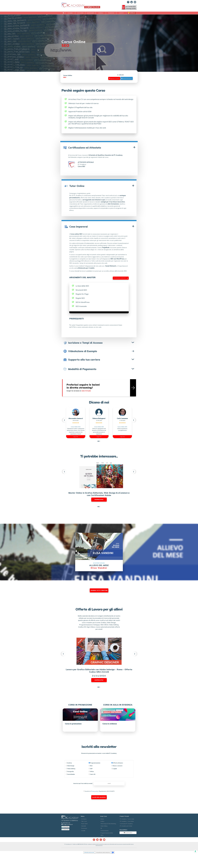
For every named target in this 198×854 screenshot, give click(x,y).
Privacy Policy (66, 826)
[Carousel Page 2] (99, 441)
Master (102, 819)
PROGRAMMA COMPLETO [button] (120, 278)
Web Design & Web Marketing (108, 823)
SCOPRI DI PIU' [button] (99, 499)
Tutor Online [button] (76, 185)
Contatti (83, 830)
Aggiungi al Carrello (114, 78)
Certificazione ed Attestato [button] (84, 147)
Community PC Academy (126, 823)
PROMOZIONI (111, 13)
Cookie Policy (66, 829)
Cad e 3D (92, 774)
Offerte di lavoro (118, 763)
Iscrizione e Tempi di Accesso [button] (85, 342)
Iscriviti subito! (128, 832)
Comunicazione (104, 830)
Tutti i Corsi (84, 821)
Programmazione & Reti (107, 833)
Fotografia (70, 771)
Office (92, 771)
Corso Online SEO (75, 427)
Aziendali (83, 826)
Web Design (70, 766)
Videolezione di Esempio (82, 351)
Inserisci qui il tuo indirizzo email (83, 783)
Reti (91, 766)
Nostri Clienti (84, 823)
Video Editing (71, 768)
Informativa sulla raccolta (89, 852)
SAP (91, 768)
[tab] (99, 147)
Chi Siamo (83, 819)
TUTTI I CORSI (80, 13)
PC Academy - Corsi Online (127, 821)
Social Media (71, 774)
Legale (115, 768)
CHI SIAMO (70, 13)
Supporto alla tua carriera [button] (84, 359)
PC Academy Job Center (126, 826)
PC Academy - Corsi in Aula (127, 819)
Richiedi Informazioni (127, 78)
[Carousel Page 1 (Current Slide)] (98, 441)
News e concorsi (117, 766)
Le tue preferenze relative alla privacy (103, 852)
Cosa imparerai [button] (78, 226)
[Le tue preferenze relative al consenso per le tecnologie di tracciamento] (195, 851)
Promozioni (84, 828)
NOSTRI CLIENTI (90, 13)
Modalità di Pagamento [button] (82, 369)
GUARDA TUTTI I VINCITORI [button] (99, 590)
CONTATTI (121, 13)
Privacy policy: (94, 791)
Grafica (69, 763)
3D (101, 828)
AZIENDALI (100, 13)
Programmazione (95, 763)
